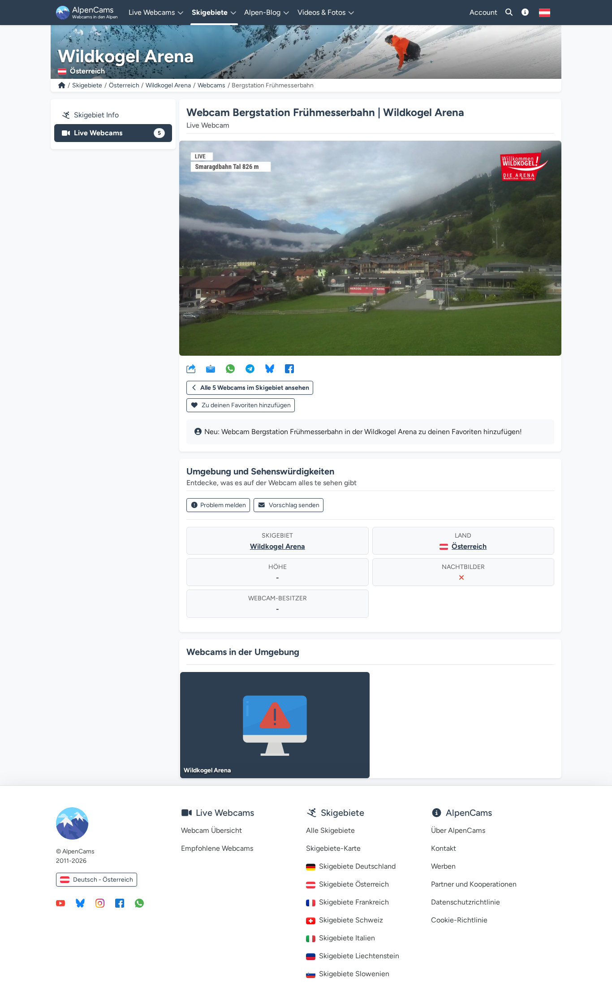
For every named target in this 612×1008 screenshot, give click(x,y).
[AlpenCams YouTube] (60, 902)
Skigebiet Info (96, 115)
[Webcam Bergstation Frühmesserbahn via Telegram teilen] (250, 368)
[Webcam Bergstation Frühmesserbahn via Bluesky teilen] (269, 368)
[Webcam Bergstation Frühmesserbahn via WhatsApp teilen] (230, 368)
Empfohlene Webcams (217, 848)
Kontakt (443, 848)
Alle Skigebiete (330, 830)
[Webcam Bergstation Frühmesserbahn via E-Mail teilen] (210, 368)
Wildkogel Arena (168, 85)
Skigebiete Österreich (354, 884)
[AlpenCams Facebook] (119, 902)
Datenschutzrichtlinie (465, 902)
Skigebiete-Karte (333, 848)
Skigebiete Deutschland (357, 866)
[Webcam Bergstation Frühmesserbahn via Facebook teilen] (289, 368)
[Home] (62, 85)
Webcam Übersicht (211, 830)
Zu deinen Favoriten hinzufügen (245, 405)
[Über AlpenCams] (525, 13)
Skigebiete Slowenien (354, 973)
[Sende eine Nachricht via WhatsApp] (139, 902)
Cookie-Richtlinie (459, 920)
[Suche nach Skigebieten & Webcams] (509, 13)
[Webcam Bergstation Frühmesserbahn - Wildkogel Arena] (370, 248)
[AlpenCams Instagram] (99, 902)
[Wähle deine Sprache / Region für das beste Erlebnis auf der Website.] (544, 13)
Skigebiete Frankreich (354, 902)
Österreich (124, 85)
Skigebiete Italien (347, 938)
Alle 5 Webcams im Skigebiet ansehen (254, 388)
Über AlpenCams (458, 830)
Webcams (211, 85)
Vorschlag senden (294, 505)
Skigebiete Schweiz (351, 920)
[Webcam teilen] (190, 368)
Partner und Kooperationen (474, 884)
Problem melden (223, 505)
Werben (443, 866)
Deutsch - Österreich (103, 879)
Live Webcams (117, 133)
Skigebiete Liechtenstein (359, 956)
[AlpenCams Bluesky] (80, 902)
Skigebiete (87, 85)
